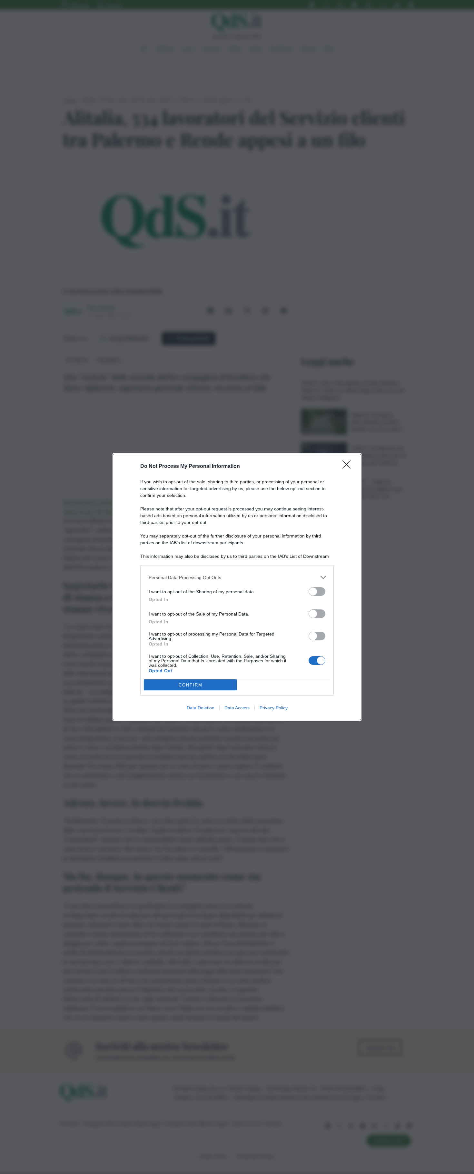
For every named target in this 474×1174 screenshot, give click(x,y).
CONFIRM (190, 685)
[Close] (348, 466)
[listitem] (237, 577)
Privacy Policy (274, 707)
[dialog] (237, 587)
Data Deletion (200, 707)
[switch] (317, 591)
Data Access (237, 707)
